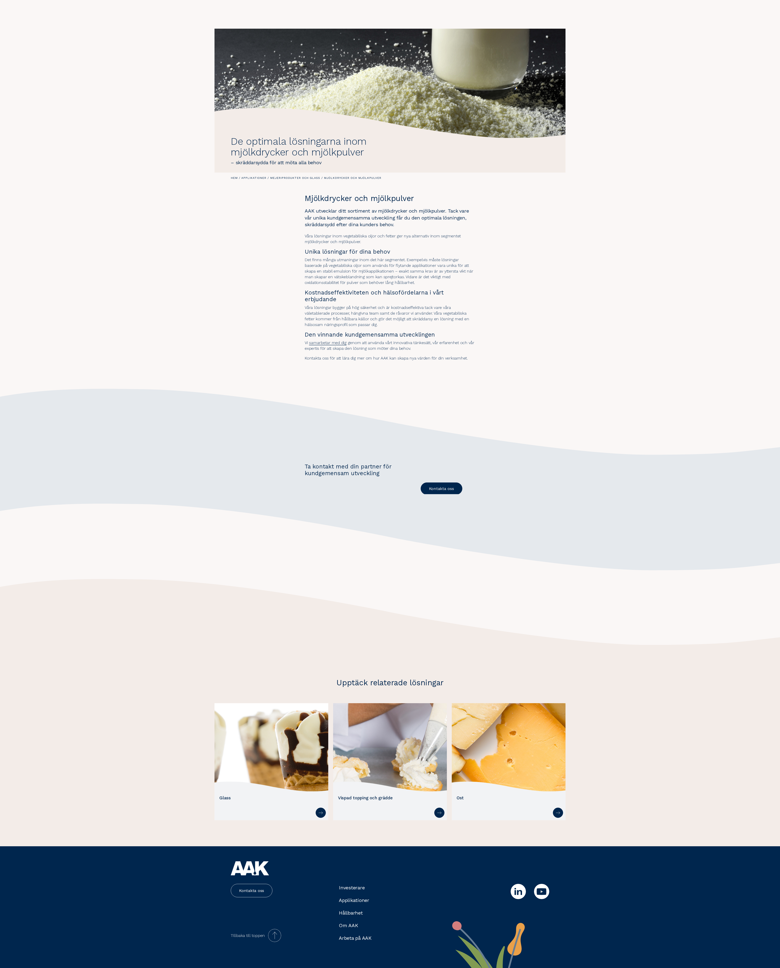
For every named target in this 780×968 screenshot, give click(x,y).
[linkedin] (518, 891)
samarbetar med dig (328, 342)
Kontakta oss (441, 488)
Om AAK (348, 925)
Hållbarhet (351, 913)
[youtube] (541, 891)
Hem (234, 177)
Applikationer (253, 177)
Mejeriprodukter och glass (295, 177)
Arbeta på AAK (355, 938)
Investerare (352, 888)
